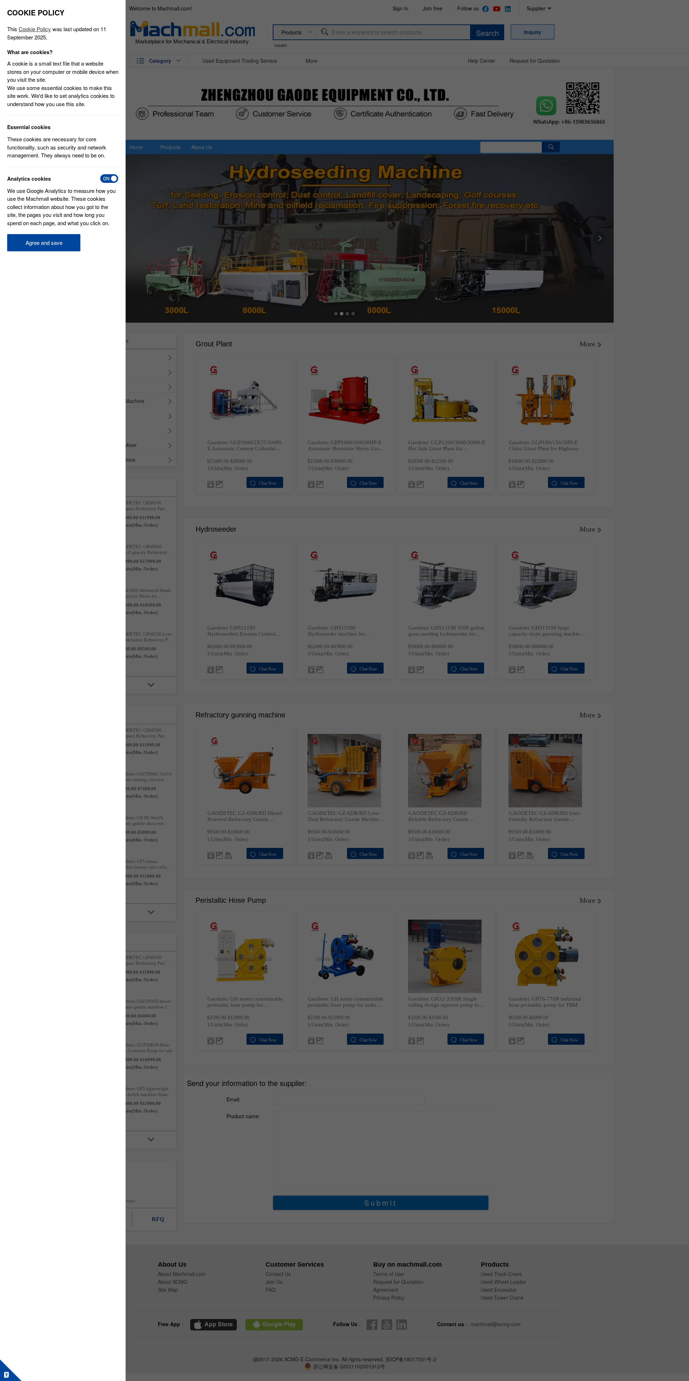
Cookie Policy (35, 29)
